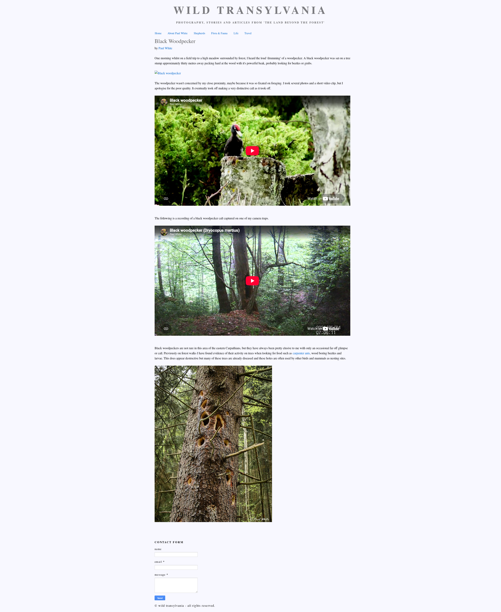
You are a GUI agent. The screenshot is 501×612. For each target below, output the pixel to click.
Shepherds (199, 33)
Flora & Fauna (219, 33)
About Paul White (177, 33)
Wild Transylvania (250, 10)
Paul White (165, 48)
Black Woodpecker (175, 41)
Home (158, 33)
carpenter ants (301, 353)
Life (236, 33)
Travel (247, 33)
